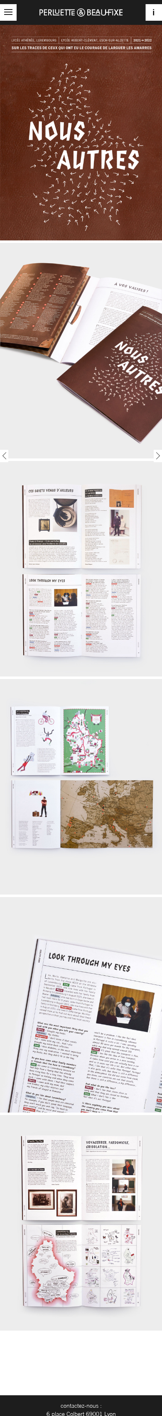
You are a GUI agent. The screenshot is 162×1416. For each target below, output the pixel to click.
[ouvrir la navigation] (8, 12)
